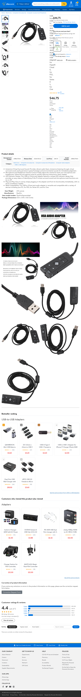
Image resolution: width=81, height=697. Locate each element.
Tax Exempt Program (48, 668)
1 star (25, 615)
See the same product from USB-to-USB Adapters (64, 493)
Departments (9, 9)
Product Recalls (46, 665)
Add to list (60, 60)
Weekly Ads (64, 645)
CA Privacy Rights (67, 660)
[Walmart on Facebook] (3, 687)
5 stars (25, 606)
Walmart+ (25, 663)
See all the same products (71, 578)
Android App (5, 680)
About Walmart (6, 654)
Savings (24, 9)
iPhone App (5, 677)
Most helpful (35, 627)
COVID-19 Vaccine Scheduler (50, 654)
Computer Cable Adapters (63, 163)
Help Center (39, 645)
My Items (71, 9)
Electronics (9, 13)
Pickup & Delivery (47, 9)
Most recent (12, 627)
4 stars (25, 608)
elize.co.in (52, 122)
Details (68, 56)
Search (76, 627)
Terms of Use (65, 654)
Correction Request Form (12, 592)
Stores (24, 657)
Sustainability (5, 665)
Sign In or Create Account (23, 645)
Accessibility (45, 663)
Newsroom (5, 660)
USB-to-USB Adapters (20, 165)
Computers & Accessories (19, 13)
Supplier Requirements (8, 668)
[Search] (64, 4)
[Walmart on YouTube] (10, 687)
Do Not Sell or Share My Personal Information (69, 668)
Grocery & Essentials (34, 9)
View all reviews (8, 620)
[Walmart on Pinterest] (14, 687)
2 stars (25, 613)
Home (3, 13)
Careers (65, 9)
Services (17, 9)
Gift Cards (25, 665)
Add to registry (72, 60)
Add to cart (66, 26)
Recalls (44, 660)
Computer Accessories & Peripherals (36, 13)
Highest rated (24, 627)
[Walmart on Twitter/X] (7, 687)
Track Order (52, 645)
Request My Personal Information (68, 663)
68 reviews (62, 92)
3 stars (25, 610)
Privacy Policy (66, 657)
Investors (4, 663)
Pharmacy (57, 9)
